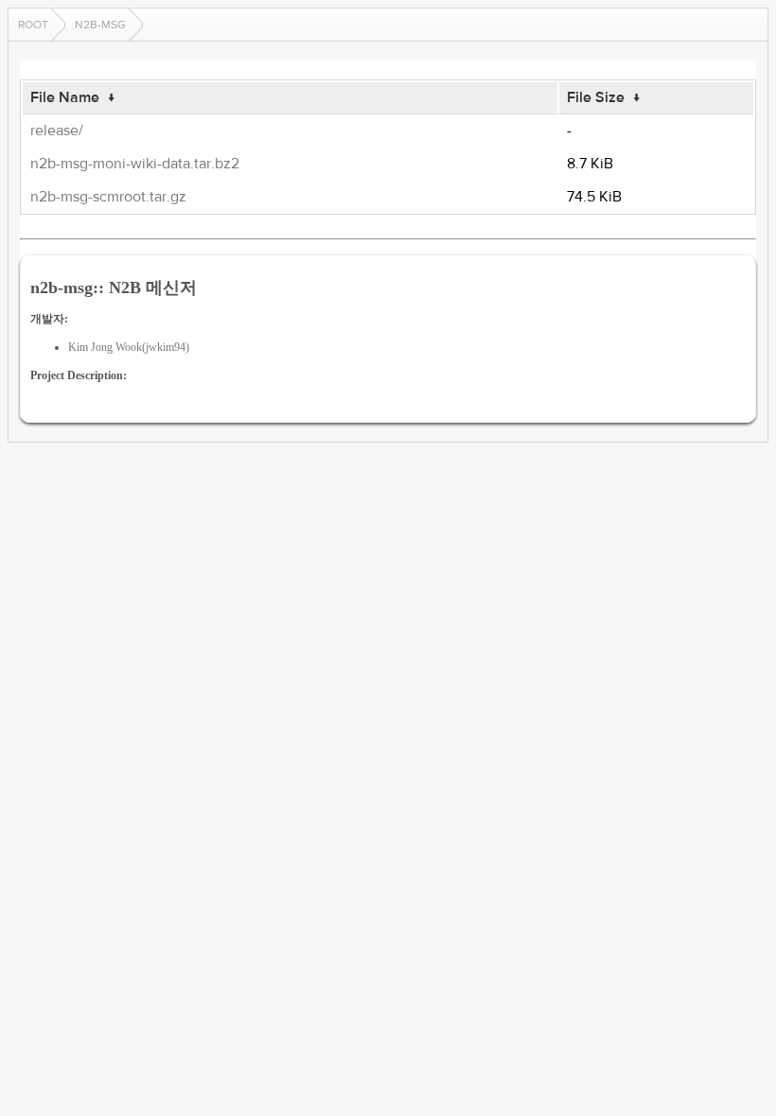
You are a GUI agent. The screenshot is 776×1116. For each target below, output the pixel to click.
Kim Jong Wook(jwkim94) (128, 347)
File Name (64, 97)
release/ (56, 130)
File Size (596, 97)
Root (33, 24)
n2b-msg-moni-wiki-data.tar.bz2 (134, 163)
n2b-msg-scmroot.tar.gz (108, 196)
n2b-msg (100, 24)
